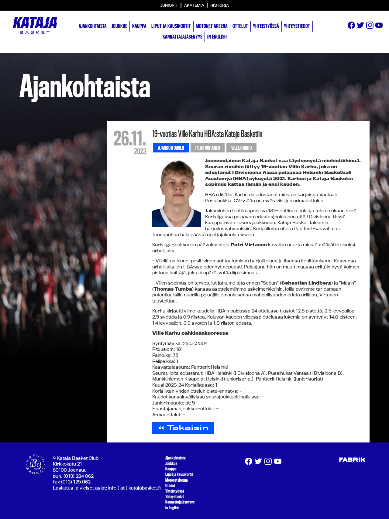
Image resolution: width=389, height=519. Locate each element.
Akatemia (194, 5)
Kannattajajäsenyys (182, 37)
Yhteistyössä (266, 26)
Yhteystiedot (297, 26)
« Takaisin (183, 428)
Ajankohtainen (171, 148)
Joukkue (119, 26)
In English (217, 37)
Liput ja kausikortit (171, 26)
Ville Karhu (241, 148)
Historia (219, 5)
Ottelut (240, 26)
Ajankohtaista (93, 26)
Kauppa (139, 26)
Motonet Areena (212, 26)
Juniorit (169, 5)
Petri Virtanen (207, 148)
